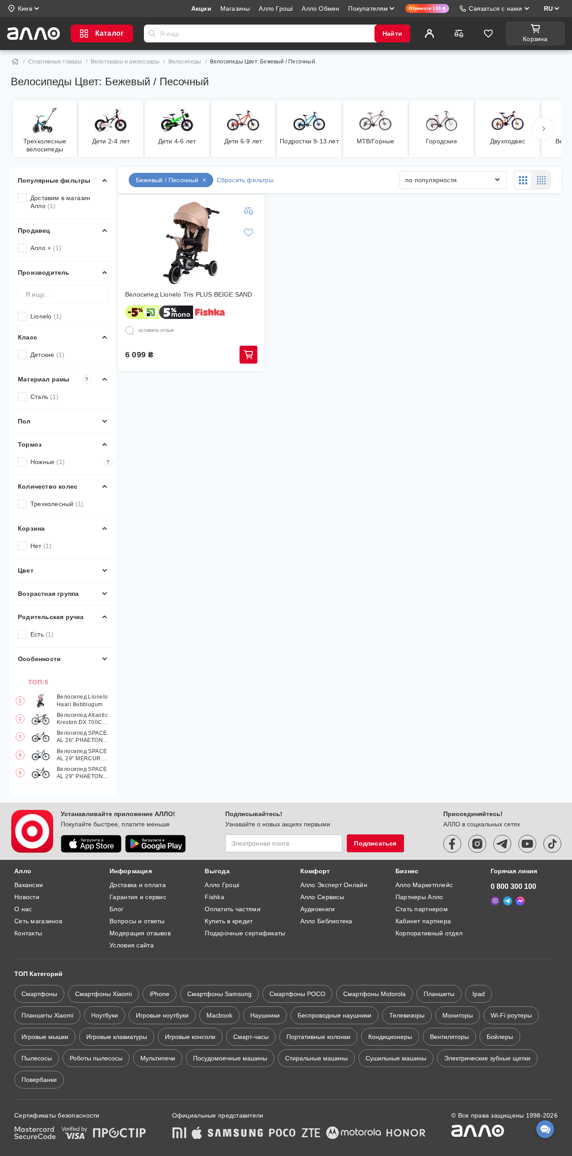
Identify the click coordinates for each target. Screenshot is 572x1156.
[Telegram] (507, 901)
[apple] (197, 1134)
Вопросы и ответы (136, 921)
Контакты (28, 933)
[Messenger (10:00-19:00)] (520, 901)
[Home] (15, 61)
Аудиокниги (317, 909)
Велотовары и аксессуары (125, 62)
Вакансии (28, 884)
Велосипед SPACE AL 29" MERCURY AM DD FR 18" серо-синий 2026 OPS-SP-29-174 (82, 755)
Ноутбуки (104, 1015)
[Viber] (495, 901)
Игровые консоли (190, 1036)
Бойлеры (500, 1036)
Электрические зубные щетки (487, 1058)
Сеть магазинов (38, 921)
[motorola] (353, 1134)
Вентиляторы (449, 1036)
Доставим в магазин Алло (60, 201)
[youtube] (527, 844)
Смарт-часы (251, 1036)
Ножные (70, 461)
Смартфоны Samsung (219, 993)
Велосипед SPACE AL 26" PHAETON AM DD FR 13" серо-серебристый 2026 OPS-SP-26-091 (82, 737)
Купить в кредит (228, 921)
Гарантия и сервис (137, 897)
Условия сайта (131, 945)
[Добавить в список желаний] (248, 232)
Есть (42, 634)
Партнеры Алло (419, 897)
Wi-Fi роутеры (511, 1015)
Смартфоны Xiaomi (103, 993)
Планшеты (439, 993)
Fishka (214, 897)
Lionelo (46, 316)
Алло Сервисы (322, 897)
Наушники (265, 1015)
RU (548, 8)
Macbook (219, 1015)
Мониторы (457, 1015)
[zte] (311, 1134)
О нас (23, 909)
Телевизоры (407, 1015)
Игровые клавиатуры (116, 1036)
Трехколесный (57, 503)
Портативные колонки (318, 1036)
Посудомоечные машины (230, 1058)
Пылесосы (36, 1058)
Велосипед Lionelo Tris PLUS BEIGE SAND (188, 294)
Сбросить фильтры (245, 180)
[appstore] (91, 844)
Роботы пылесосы (96, 1058)
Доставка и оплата (137, 884)
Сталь (44, 396)
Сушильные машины (396, 1058)
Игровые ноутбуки (162, 1015)
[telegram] (502, 844)
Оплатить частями (232, 909)
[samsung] (235, 1134)
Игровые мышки (44, 1036)
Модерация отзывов (140, 933)
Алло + (45, 247)
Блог (116, 909)
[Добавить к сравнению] (248, 211)
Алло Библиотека (326, 921)
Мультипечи (157, 1058)
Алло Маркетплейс (424, 884)
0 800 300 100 (513, 886)
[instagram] (477, 844)
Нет (40, 545)
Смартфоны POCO (297, 993)
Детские (47, 354)
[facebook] (452, 844)
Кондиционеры (390, 1036)
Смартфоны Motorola (374, 993)
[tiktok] (552, 844)
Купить (248, 355)
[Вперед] (543, 128)
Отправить (151, 33)
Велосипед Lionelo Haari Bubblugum (82, 700)
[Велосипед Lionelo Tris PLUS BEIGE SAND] (191, 243)
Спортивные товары (55, 62)
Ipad (478, 993)
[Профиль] (429, 33)
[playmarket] (155, 844)
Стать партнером (421, 909)
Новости (26, 897)
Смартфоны (39, 993)
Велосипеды (185, 62)
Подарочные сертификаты (245, 933)
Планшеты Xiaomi (47, 1015)
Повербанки (39, 1079)
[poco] (282, 1134)
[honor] (406, 1134)
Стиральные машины (316, 1058)
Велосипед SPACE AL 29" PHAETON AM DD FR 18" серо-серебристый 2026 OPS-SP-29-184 (82, 773)
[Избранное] (488, 33)
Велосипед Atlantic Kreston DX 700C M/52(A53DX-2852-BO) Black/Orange (82, 719)
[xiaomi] (179, 1134)
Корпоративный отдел (429, 933)
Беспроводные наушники (334, 1015)
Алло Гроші (222, 884)
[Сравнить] (459, 33)
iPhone (159, 993)
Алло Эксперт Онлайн (333, 884)
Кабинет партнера (423, 921)
